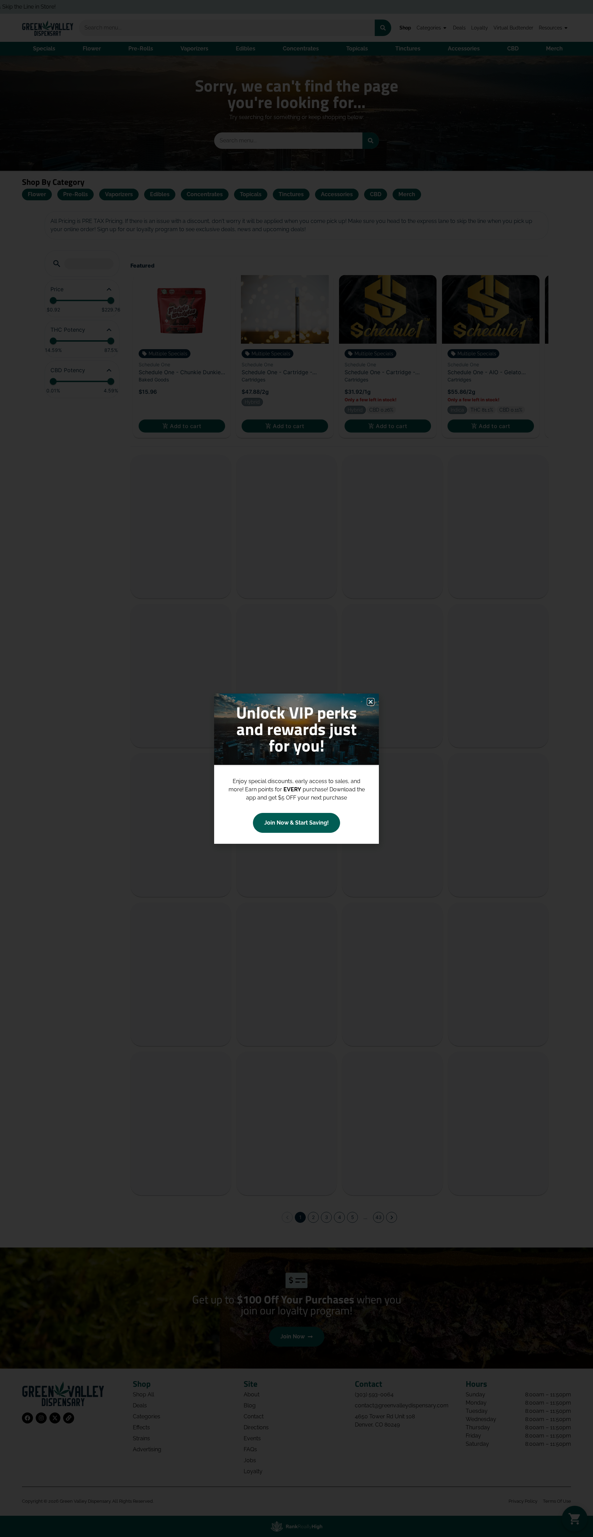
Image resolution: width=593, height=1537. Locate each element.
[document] (296, 768)
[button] (370, 702)
